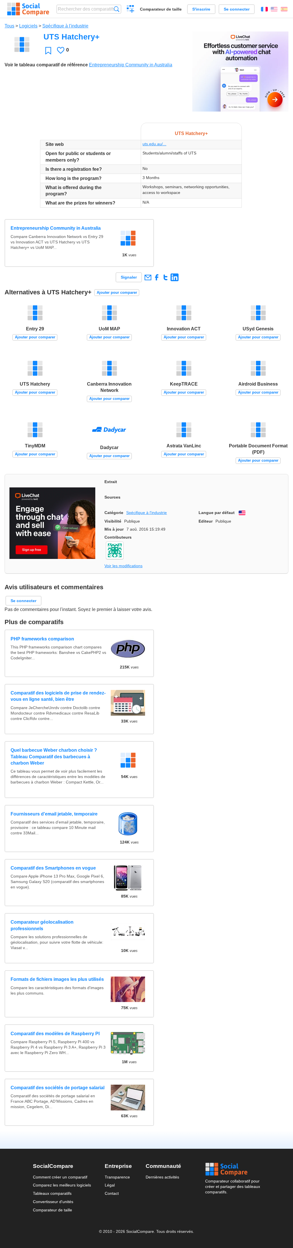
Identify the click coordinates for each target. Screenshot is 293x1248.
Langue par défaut (217, 512)
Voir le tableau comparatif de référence (46, 64)
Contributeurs (118, 537)
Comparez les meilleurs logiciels (62, 1185)
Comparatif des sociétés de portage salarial (57, 1087)
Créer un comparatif (130, 10)
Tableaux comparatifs (52, 1193)
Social (232, 1169)
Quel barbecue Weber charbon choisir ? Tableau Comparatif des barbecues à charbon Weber (54, 756)
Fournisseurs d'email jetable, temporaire (54, 814)
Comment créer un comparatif (60, 1177)
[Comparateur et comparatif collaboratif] (28, 9)
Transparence (117, 1177)
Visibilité (112, 521)
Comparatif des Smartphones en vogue (53, 868)
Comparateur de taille (161, 9)
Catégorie (113, 512)
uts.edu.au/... (154, 144)
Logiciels (28, 25)
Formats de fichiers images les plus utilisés (57, 979)
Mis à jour (114, 529)
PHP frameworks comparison (42, 638)
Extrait (110, 481)
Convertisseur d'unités (53, 1201)
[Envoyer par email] (148, 277)
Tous (9, 25)
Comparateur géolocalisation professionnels (42, 925)
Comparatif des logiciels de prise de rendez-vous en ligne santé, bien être (58, 696)
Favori (48, 50)
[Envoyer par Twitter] (165, 277)
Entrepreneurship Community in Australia (130, 64)
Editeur (206, 521)
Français (264, 9)
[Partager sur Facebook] (157, 277)
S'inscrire (201, 9)
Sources (112, 497)
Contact (112, 1193)
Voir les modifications (123, 566)
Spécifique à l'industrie (65, 25)
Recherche (116, 9)
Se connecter (237, 9)
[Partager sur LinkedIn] (174, 277)
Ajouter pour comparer (117, 292)
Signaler (129, 277)
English (274, 9)
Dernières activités (162, 1177)
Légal (110, 1185)
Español (284, 9)
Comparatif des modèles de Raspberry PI (55, 1033)
